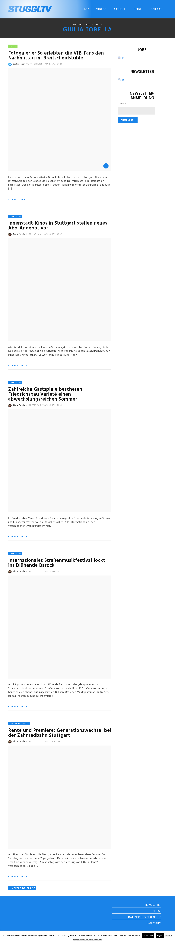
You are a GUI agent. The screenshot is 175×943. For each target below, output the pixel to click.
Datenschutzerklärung (144, 917)
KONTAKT (155, 9)
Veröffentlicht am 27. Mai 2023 (44, 64)
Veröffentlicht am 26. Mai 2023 (44, 234)
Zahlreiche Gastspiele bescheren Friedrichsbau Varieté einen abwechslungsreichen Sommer (45, 394)
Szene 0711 (15, 216)
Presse (156, 911)
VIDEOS (101, 9)
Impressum (154, 923)
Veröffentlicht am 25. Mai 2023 (44, 405)
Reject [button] (159, 936)
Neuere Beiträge (23, 888)
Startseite (78, 24)
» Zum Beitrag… (19, 199)
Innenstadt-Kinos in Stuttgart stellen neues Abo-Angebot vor (57, 225)
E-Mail (122, 103)
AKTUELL (119, 9)
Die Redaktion (19, 64)
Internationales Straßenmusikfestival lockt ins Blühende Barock (56, 563)
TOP (86, 9)
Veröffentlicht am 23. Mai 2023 (44, 571)
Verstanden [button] (148, 936)
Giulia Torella (19, 234)
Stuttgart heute (19, 723)
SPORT (13, 46)
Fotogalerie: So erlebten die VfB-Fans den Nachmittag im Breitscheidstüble (56, 55)
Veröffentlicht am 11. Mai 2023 (43, 741)
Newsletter (153, 905)
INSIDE (137, 9)
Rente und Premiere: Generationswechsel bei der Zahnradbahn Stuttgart (59, 733)
